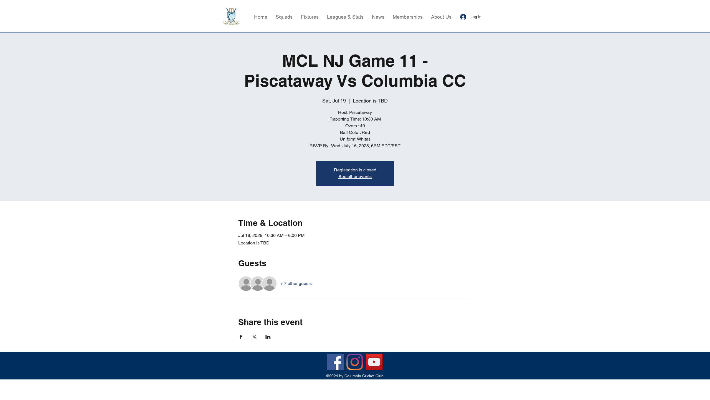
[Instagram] (354, 362)
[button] (345, 17)
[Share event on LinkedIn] (268, 337)
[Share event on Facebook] (241, 337)
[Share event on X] (254, 337)
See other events (355, 176)
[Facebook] (335, 362)
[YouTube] (374, 362)
